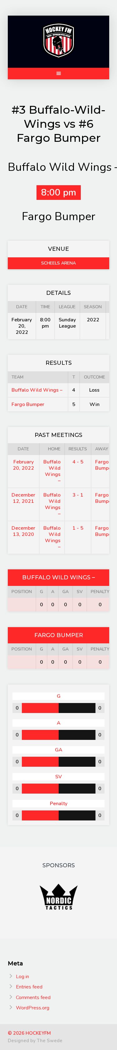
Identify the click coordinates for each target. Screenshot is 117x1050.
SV (80, 592)
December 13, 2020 (23, 531)
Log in (22, 976)
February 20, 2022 (23, 465)
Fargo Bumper (28, 404)
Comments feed (33, 997)
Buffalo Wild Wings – (37, 390)
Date (23, 449)
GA (65, 592)
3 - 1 (77, 495)
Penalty (100, 592)
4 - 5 (77, 461)
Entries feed (29, 986)
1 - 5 (77, 528)
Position (22, 592)
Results (78, 449)
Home (54, 449)
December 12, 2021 (23, 498)
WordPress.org (32, 1007)
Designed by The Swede (35, 1041)
